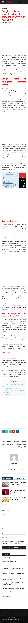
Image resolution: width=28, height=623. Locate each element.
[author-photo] (14, 461)
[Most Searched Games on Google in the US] (5, 484)
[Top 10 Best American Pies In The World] (5, 499)
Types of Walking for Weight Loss (10, 561)
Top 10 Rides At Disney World (9, 557)
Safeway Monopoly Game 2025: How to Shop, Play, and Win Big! (13, 583)
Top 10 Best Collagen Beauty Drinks (11, 591)
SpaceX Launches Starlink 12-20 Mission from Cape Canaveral (14, 595)
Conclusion (8, 394)
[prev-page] (3, 505)
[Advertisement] (14, 38)
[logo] (14, 2)
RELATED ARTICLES (7, 478)
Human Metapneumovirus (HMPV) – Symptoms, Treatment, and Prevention (18, 492)
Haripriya (5, 22)
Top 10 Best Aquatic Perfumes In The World (13, 565)
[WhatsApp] (10, 431)
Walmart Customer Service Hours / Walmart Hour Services (7, 443)
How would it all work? (10, 388)
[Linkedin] (17, 431)
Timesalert (5, 309)
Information (4, 8)
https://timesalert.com (14, 465)
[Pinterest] (13, 431)
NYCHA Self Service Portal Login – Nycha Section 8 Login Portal (12, 578)
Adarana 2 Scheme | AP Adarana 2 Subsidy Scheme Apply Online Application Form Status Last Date (20, 445)
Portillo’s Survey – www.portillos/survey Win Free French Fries (13, 569)
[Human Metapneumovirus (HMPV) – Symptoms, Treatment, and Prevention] (5, 492)
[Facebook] (3, 431)
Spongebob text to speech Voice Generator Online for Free (13, 574)
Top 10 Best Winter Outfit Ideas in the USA (13, 588)
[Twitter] (6, 431)
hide (17, 381)
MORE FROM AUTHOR (19, 478)
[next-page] (5, 505)
